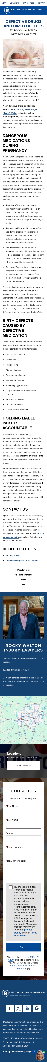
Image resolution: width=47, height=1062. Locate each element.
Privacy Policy (17, 965)
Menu (4, 3)
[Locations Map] (23, 719)
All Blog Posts (12, 555)
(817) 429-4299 (28, 3)
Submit (23, 947)
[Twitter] (18, 1008)
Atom (23, 579)
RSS (23, 584)
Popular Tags (23, 570)
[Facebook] (10, 1008)
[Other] (37, 1008)
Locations (14, 3)
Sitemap (6, 1051)
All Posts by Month (23, 575)
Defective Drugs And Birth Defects (22, 560)
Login (28, 1051)
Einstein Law (22, 1045)
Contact (41, 3)
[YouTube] (27, 1008)
